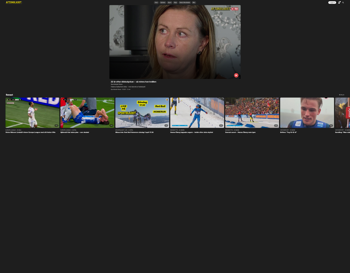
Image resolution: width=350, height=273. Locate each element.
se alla (341, 95)
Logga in (332, 2)
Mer (194, 2)
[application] (175, 42)
